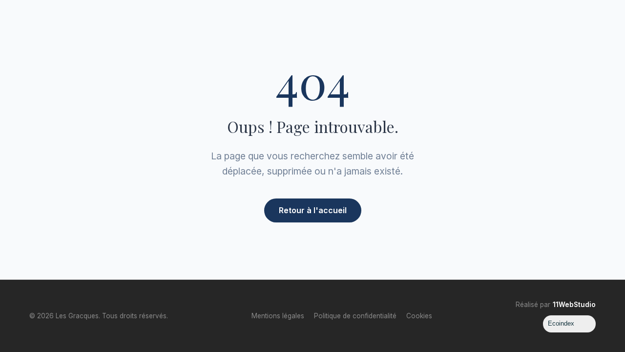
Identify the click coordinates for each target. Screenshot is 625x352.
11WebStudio (574, 304)
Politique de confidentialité (355, 316)
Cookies (419, 316)
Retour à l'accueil (313, 210)
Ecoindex (561, 323)
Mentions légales (277, 316)
